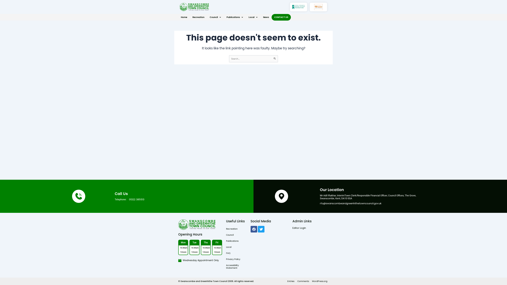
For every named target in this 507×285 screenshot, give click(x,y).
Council (214, 17)
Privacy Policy (233, 259)
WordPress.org (319, 281)
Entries (290, 281)
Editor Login (299, 228)
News (266, 17)
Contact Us (281, 17)
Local (251, 17)
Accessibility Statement (232, 266)
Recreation (198, 17)
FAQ (228, 253)
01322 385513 (136, 199)
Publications (233, 17)
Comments (303, 281)
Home (184, 17)
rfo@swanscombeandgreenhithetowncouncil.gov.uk (350, 203)
